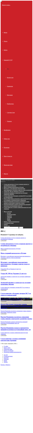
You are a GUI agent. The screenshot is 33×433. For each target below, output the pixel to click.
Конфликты (7, 130)
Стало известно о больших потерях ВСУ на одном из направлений (16, 294)
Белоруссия (10, 77)
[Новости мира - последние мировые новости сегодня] (6, 22)
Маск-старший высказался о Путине (14, 187)
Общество (7, 139)
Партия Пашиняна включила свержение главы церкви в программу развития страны (16, 202)
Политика (6, 147)
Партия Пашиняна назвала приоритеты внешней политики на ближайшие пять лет (17, 205)
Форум (6, 174)
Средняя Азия (11, 112)
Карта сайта (7, 347)
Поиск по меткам (8, 350)
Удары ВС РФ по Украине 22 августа (14, 191)
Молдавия (10, 95)
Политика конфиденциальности (12, 352)
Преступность (8, 156)
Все (8, 68)
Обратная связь (8, 349)
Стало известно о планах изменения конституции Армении (13, 339)
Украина (9, 121)
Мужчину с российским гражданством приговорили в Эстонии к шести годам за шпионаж (18, 189)
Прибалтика (10, 103)
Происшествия (8, 165)
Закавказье (10, 86)
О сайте (6, 346)
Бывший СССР (8, 60)
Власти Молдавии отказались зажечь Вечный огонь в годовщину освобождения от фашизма (18, 199)
